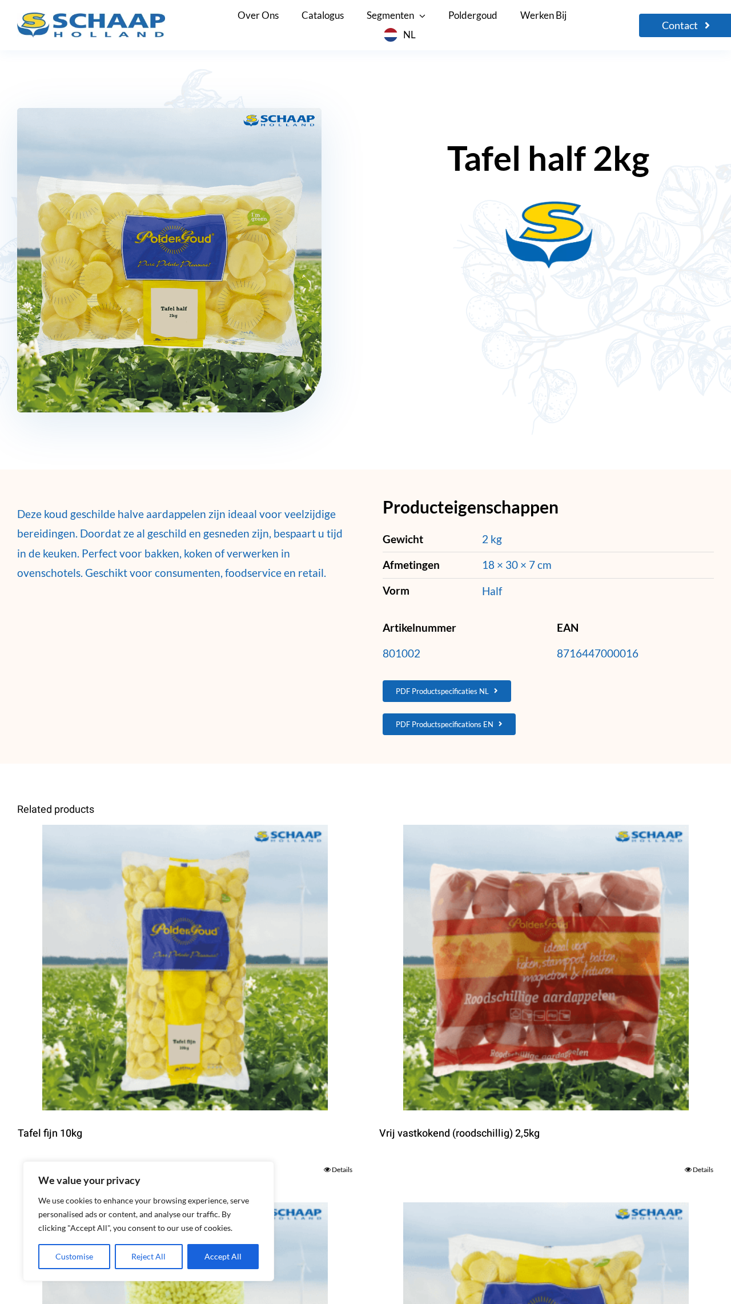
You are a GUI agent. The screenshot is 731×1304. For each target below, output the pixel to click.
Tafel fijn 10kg (50, 1133)
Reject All (148, 1256)
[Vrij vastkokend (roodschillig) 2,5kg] (546, 967)
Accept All (223, 1256)
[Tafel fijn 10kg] (185, 967)
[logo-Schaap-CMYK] (91, 18)
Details (342, 1169)
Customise (74, 1256)
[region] (148, 1221)
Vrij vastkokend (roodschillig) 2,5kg (459, 1133)
